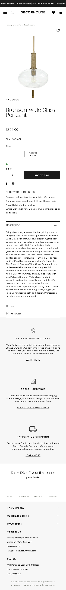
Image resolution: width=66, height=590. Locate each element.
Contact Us (14, 531)
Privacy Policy (49, 585)
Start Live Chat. (27, 204)
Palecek (12, 99)
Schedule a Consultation (33, 407)
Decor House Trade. (46, 201)
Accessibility (16, 585)
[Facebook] (6, 183)
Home (8, 25)
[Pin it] (13, 183)
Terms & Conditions (32, 585)
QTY (9, 168)
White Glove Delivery (17, 208)
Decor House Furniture (27, 581)
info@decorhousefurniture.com (21, 550)
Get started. (50, 197)
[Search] (12, 12)
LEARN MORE (33, 359)
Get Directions (14, 573)
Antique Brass (33, 154)
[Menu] (5, 12)
